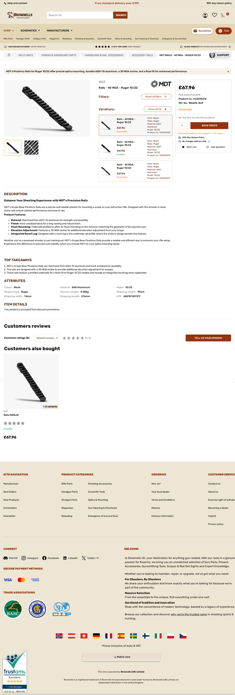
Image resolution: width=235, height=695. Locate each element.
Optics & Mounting (123, 39)
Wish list (215, 15)
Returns (155, 508)
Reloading (67, 39)
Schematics (29, 30)
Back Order (209, 125)
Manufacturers (58, 30)
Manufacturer (10, 483)
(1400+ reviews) (125, 47)
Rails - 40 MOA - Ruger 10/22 (126, 121)
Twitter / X (93, 558)
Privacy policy (216, 524)
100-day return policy (219, 3)
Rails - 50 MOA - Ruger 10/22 (126, 144)
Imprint (212, 516)
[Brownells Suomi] (145, 635)
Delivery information (162, 516)
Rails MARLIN (11, 415)
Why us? (156, 483)
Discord (13, 558)
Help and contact (17, 3)
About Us (213, 491)
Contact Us (214, 483)
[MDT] (161, 84)
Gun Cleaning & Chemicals (147, 39)
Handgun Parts (23, 39)
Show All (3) (154, 109)
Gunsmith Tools (104, 39)
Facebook (53, 558)
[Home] (8, 55)
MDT (102, 82)
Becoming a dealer (218, 508)
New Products (11, 499)
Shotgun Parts (39, 39)
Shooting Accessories (84, 39)
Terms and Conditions (163, 499)
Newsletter (9, 516)
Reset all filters (153, 96)
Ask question (218, 147)
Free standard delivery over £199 (117, 3)
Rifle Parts (8, 39)
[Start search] (120, 15)
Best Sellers (9, 491)
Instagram (32, 558)
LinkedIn (73, 558)
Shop (7, 30)
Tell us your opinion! (208, 338)
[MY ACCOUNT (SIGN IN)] (206, 15)
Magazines (54, 39)
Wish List (191, 147)
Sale (226, 30)
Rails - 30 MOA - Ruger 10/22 (126, 166)
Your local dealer (160, 491)
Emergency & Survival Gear (174, 39)
